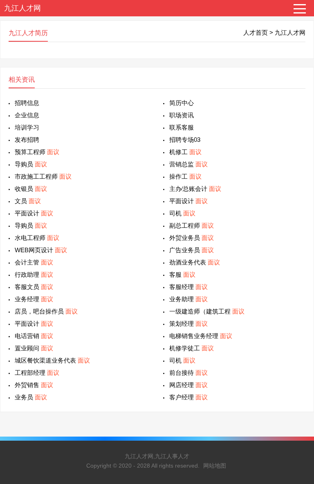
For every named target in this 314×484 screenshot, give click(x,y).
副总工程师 (191, 225)
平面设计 (188, 200)
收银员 (31, 188)
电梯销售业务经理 (200, 335)
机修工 (185, 151)
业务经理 (34, 299)
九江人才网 (22, 8)
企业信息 (27, 115)
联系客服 (181, 127)
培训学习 (27, 127)
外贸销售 (34, 384)
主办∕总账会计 (195, 188)
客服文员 (34, 286)
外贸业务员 (191, 237)
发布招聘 (27, 139)
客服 (182, 274)
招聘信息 (27, 102)
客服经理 (188, 286)
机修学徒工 (191, 348)
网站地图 (214, 465)
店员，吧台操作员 (46, 311)
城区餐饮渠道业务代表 (52, 360)
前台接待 (188, 372)
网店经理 (188, 384)
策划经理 (188, 323)
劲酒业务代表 (194, 262)
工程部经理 (37, 372)
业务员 (31, 397)
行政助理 (34, 274)
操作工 (185, 176)
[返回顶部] (297, 427)
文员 (28, 200)
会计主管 (34, 262)
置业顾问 (34, 348)
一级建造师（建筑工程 (206, 311)
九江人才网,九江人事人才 (157, 456)
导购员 (31, 164)
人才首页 (255, 32)
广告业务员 (191, 249)
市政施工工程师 (43, 176)
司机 (182, 213)
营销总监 (188, 164)
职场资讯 (181, 115)
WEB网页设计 (41, 249)
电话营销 (34, 335)
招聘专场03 (184, 139)
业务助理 (188, 299)
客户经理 (188, 397)
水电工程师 (37, 237)
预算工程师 (37, 151)
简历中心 (181, 102)
